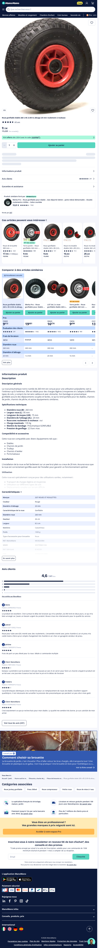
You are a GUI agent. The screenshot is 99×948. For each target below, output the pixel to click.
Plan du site (34, 941)
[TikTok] (27, 901)
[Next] (92, 363)
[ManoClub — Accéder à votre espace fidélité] (80, 3)
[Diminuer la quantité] (4, 145)
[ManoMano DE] (15, 929)
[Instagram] (21, 901)
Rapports (67, 945)
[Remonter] (89, 929)
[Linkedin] (4, 901)
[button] (48, 200)
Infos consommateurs (53, 945)
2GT (10, 213)
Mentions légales (48, 941)
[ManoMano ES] (21, 929)
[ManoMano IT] (4, 929)
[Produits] (3, 9)
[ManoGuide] (91, 942)
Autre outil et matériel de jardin (26, 778)
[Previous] (85, 363)
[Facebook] (10, 901)
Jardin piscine (13, 778)
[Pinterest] (15, 901)
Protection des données (67, 941)
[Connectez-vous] (86, 3)
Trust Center (84, 941)
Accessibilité (78, 945)
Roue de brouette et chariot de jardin (60, 778)
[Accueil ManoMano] (38, 3)
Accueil (4, 778)
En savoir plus (71, 865)
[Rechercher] (8, 9)
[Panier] (92, 3)
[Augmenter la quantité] (14, 145)
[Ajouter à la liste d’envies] (92, 110)
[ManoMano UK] (10, 929)
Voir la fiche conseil (84, 767)
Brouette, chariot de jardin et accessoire (43, 778)
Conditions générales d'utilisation (28, 945)
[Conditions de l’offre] (93, 137)
